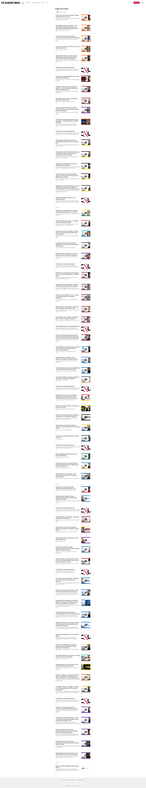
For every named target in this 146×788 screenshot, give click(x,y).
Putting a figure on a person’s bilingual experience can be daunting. (67, 257)
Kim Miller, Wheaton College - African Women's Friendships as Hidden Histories (67, 358)
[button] (23, 2)
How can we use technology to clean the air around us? (66, 531)
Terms (76, 779)
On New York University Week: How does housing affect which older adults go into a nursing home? (67, 757)
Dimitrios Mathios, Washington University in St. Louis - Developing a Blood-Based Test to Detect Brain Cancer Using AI (67, 560)
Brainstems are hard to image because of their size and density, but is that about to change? (66, 419)
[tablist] (61, 12)
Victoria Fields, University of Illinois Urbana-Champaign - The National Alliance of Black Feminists (67, 121)
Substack (67, 785)
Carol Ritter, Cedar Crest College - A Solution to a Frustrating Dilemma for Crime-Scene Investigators (67, 688)
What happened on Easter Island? (62, 457)
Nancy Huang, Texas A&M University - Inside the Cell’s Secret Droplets (67, 77)
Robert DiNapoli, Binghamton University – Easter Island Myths (66, 454)
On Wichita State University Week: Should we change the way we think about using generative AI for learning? (68, 167)
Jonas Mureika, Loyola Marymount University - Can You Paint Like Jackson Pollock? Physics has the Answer (67, 348)
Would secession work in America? (62, 30)
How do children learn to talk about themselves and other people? (67, 236)
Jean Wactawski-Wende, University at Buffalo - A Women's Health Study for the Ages (68, 368)
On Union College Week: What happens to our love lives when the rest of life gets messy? (67, 278)
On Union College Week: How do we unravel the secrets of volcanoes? (67, 300)
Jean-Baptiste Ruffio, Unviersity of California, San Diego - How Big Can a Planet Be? (67, 377)
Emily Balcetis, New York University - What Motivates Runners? (67, 538)
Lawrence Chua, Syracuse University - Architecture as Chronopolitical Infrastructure (68, 37)
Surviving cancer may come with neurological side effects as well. (67, 520)
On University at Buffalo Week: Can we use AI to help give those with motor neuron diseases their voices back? (67, 594)
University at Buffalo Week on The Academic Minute (67, 635)
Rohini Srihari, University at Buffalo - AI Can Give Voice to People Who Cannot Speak (67, 591)
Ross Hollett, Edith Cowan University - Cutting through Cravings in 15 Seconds (68, 656)
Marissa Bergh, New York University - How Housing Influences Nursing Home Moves (67, 754)
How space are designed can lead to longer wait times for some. (67, 40)
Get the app (78, 782)
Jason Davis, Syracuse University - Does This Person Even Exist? (68, 47)
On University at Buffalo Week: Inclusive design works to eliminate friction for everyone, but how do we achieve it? (67, 616)
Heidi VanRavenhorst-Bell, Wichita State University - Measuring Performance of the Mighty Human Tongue (67, 175)
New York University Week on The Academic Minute (67, 766)
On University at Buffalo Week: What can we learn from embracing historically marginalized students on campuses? (67, 628)
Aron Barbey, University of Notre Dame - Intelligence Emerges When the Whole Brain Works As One (67, 244)
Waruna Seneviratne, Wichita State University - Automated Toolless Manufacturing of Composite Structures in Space (68, 153)
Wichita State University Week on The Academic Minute (65, 198)
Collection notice (81, 779)
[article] (73, 18)
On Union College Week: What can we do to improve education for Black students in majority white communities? (68, 288)
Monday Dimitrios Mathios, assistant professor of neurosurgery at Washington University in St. (65, 572)
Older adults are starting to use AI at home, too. (65, 408)
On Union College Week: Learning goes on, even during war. (67, 320)
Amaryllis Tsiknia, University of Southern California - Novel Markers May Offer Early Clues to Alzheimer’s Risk (67, 88)
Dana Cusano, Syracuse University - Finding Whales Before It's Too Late (67, 16)
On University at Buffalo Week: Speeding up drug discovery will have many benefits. (67, 583)
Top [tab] (60, 12)
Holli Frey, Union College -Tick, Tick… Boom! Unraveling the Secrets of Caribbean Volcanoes (67, 296)
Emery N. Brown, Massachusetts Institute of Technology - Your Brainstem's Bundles (67, 415)
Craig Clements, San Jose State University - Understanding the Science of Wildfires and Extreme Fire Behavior (67, 465)
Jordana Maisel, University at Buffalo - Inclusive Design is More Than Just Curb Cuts (68, 613)
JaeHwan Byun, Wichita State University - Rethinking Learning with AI (66, 164)
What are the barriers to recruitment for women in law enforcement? (66, 552)
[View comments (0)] (64, 22)
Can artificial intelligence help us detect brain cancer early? (67, 563)
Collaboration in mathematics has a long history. (65, 101)
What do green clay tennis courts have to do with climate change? (67, 113)
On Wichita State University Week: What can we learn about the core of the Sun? (67, 145)
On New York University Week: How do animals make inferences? (66, 711)
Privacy (73, 779)
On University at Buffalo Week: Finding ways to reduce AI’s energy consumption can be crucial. (67, 605)
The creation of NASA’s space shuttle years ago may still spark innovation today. (68, 680)
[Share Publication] (132, 3)
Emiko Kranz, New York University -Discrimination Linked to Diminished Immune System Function (67, 743)
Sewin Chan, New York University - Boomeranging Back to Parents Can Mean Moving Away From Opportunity (66, 731)
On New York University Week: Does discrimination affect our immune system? (68, 746)
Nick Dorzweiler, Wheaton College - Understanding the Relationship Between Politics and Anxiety (66, 498)
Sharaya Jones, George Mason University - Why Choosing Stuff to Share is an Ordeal (67, 211)
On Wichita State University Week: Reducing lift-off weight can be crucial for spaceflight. (67, 157)
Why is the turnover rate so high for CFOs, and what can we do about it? (67, 668)
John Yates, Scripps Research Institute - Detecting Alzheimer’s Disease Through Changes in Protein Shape (66, 646)
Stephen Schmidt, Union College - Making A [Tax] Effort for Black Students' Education (67, 285)
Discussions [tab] (64, 12)
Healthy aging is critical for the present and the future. (66, 371)
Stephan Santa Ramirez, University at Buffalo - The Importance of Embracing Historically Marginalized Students (68, 624)
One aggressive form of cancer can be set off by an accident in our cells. (67, 80)
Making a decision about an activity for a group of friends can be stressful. (68, 214)
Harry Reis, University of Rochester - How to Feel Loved (67, 436)
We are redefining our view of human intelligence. (65, 247)
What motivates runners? (61, 541)
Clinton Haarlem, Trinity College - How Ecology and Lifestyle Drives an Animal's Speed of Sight (66, 475)
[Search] (129, 3)
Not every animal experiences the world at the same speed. (67, 478)
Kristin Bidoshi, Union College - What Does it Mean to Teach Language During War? (67, 317)
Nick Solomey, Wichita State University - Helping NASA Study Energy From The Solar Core (67, 142)
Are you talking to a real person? (62, 49)
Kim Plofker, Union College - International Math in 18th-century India (66, 99)
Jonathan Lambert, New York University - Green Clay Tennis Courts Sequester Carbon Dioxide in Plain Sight (67, 109)
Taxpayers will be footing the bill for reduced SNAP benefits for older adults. (67, 61)
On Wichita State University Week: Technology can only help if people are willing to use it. (67, 191)
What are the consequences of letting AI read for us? (66, 490)
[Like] (56, 22)
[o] (86, 17)
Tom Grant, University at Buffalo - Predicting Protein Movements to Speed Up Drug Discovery (67, 580)
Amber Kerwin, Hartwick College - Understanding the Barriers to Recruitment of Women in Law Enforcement (67, 548)
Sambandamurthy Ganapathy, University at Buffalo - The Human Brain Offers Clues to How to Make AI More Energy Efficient (67, 602)
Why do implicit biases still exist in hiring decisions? (66, 399)
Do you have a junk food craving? (62, 658)
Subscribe (136, 2)
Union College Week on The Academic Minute (67, 326)
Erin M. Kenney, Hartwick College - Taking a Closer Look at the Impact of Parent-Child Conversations (67, 233)
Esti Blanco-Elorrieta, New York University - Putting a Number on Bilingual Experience (67, 254)
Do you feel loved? (59, 439)
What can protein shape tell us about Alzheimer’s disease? (67, 649)
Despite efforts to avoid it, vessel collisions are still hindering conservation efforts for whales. (67, 19)
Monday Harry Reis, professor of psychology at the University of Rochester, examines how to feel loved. (68, 447)
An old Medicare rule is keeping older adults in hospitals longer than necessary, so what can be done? (67, 224)
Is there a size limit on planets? (62, 380)
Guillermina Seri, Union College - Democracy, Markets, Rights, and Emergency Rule (67, 307)
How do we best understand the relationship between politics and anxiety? (68, 501)
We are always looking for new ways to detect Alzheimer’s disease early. (67, 92)
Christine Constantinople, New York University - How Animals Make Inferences (67, 708)
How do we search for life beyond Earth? (64, 429)
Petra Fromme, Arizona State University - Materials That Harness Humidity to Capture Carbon (67, 529)
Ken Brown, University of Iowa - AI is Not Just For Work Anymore (67, 406)
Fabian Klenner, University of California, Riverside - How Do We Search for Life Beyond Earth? (68, 427)
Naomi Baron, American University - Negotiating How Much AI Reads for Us (66, 487)
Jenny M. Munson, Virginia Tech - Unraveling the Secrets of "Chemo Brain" (67, 517)
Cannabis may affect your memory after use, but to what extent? (67, 340)
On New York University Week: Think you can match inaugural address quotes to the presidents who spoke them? (68, 723)
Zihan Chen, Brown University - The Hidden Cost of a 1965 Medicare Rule (67, 221)
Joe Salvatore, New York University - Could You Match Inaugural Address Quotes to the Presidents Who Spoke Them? (67, 719)
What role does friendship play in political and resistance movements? (67, 361)
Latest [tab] (57, 12)
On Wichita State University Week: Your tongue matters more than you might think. (68, 179)
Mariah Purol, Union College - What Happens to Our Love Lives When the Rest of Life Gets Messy (67, 274)
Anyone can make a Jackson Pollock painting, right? (66, 351)
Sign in (142, 2)
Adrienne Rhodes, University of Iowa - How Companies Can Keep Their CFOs (67, 665)
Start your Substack (70, 782)
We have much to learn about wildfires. (63, 467)
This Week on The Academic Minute (65, 67)
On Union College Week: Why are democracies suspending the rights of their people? (67, 310)
